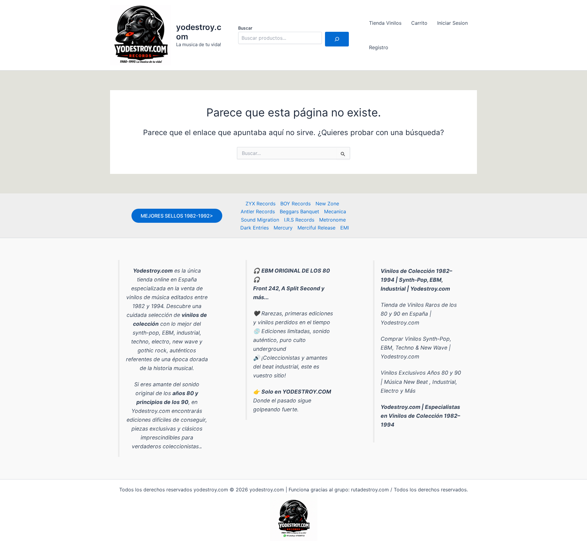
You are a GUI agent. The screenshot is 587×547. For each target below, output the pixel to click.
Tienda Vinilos (385, 23)
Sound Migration (260, 220)
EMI (344, 228)
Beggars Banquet (299, 211)
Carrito (419, 23)
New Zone (327, 203)
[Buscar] (337, 39)
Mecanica (335, 211)
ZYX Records (260, 203)
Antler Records (258, 211)
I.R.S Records (299, 220)
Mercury (283, 228)
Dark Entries (254, 228)
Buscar (245, 28)
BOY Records (295, 203)
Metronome (332, 220)
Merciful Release (316, 228)
